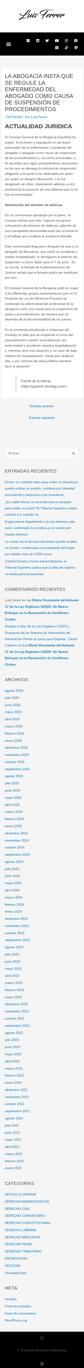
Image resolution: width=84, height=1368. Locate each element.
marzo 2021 (14, 1154)
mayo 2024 (13, 883)
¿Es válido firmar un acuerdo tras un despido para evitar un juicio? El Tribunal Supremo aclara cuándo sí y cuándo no (41, 508)
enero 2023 (13, 997)
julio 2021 (12, 1125)
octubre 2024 (14, 847)
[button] (8, 44)
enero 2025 (13, 826)
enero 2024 (13, 911)
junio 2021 (12, 1132)
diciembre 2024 (16, 833)
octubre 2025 (14, 762)
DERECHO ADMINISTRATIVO (27, 1201)
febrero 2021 (14, 1161)
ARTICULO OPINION (20, 1194)
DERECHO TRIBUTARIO (23, 1251)
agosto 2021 (14, 1118)
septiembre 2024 (17, 854)
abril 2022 (12, 1061)
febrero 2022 (14, 1075)
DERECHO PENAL (18, 1244)
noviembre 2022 (17, 1011)
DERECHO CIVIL (17, 1209)
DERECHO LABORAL (21, 1230)
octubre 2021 (14, 1104)
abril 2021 (12, 1147)
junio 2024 (12, 876)
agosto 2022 (14, 1033)
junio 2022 (12, 1047)
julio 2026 (12, 698)
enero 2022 (13, 1082)
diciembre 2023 (16, 918)
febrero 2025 (14, 819)
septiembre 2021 (17, 1111)
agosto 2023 (14, 947)
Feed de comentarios (20, 1313)
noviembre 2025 (17, 755)
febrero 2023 (14, 990)
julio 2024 (12, 869)
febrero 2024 (14, 904)
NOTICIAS (14, 117)
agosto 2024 (14, 862)
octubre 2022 (14, 1018)
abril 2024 (12, 890)
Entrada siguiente (42, 417)
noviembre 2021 (17, 1097)
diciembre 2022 (16, 1004)
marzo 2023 (14, 983)
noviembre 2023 (17, 926)
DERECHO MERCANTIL (23, 1237)
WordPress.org (16, 1320)
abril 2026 (12, 719)
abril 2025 (12, 805)
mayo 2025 (13, 797)
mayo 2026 (13, 712)
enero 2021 (13, 1168)
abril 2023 (12, 975)
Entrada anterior (42, 406)
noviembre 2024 (17, 840)
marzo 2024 (14, 897)
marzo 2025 (14, 812)
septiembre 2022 (17, 1025)
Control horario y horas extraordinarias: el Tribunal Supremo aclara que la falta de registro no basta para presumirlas (40, 568)
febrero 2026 (14, 733)
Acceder (11, 1299)
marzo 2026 (14, 726)
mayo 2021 (13, 1139)
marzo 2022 (14, 1068)
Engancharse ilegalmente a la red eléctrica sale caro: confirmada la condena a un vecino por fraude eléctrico (40, 528)
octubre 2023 (14, 933)
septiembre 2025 (17, 769)
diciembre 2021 (16, 1090)
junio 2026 (12, 705)
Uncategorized (15, 1273)
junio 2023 (12, 961)
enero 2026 (13, 740)
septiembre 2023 (17, 940)
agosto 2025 (14, 776)
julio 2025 (12, 783)
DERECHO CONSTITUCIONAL (28, 1223)
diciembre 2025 (16, 747)
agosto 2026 (14, 690)
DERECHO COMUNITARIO (25, 1216)
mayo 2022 (13, 1054)
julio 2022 (12, 1040)
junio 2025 (12, 790)
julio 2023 (12, 954)
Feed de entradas (18, 1306)
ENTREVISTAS (16, 1258)
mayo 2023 (13, 968)
